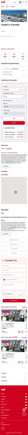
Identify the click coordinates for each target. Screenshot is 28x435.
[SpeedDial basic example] (24, 410)
